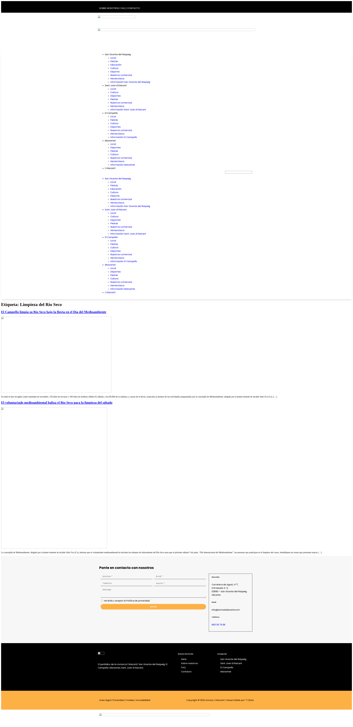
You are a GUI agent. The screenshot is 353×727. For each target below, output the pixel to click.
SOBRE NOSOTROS (109, 8)
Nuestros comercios (121, 75)
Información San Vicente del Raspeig (130, 82)
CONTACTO (133, 8)
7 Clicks (249, 700)
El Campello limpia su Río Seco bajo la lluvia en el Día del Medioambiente (53, 312)
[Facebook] (223, 6)
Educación (115, 64)
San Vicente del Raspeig (118, 54)
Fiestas (114, 61)
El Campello (111, 113)
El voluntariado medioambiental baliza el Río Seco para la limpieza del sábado (56, 402)
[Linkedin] (250, 6)
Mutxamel (110, 140)
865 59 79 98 (218, 624)
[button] (160, 173)
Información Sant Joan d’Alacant (128, 109)
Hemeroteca (117, 78)
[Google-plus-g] (232, 6)
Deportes (115, 95)
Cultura (114, 68)
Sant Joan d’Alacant (116, 85)
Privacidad (118, 700)
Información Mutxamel (122, 164)
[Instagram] (241, 6)
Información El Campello (123, 137)
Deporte (115, 71)
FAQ (123, 8)
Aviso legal (105, 700)
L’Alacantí (110, 168)
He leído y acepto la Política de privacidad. (127, 600)
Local (113, 57)
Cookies (130, 700)
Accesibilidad (143, 700)
